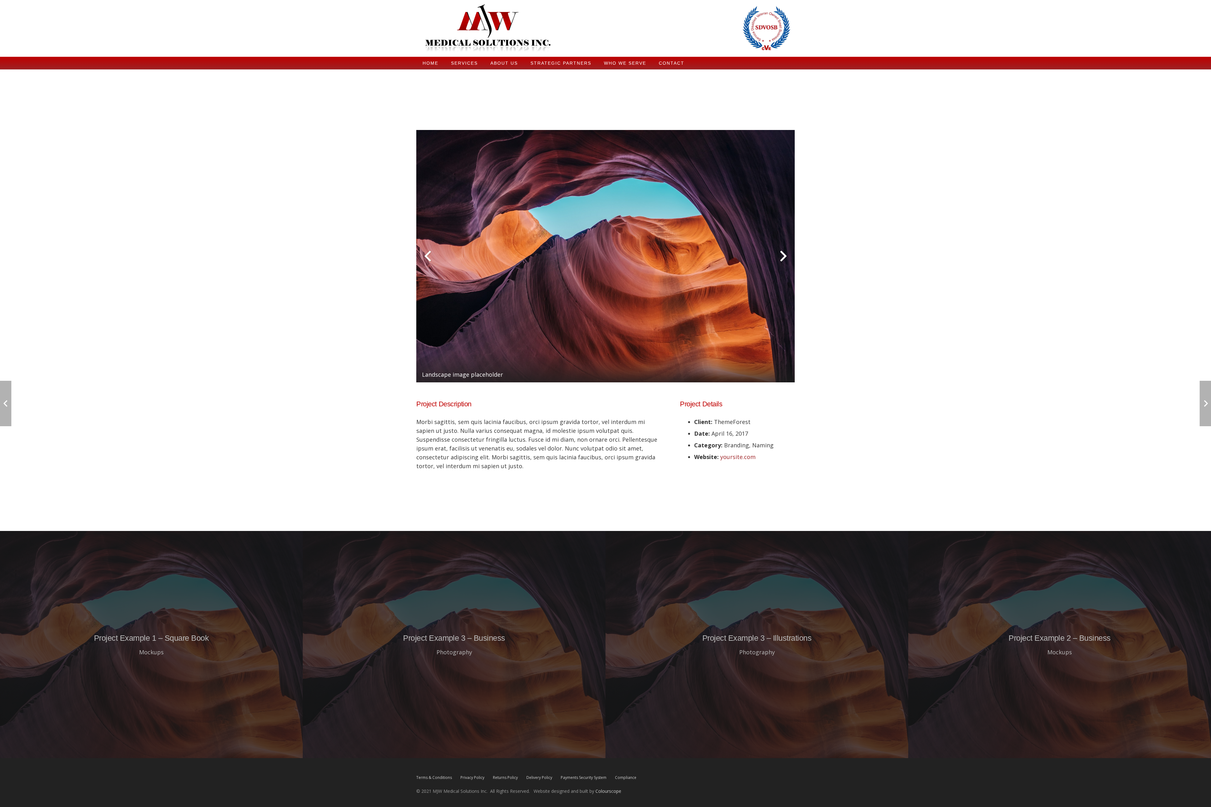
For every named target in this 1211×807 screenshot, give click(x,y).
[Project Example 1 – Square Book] (151, 644)
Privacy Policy (472, 777)
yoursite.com (738, 457)
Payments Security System (583, 777)
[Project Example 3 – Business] (454, 644)
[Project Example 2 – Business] (1059, 644)
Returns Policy (505, 777)
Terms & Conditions (434, 777)
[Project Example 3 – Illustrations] (757, 644)
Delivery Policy (539, 777)
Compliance (625, 777)
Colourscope (608, 791)
